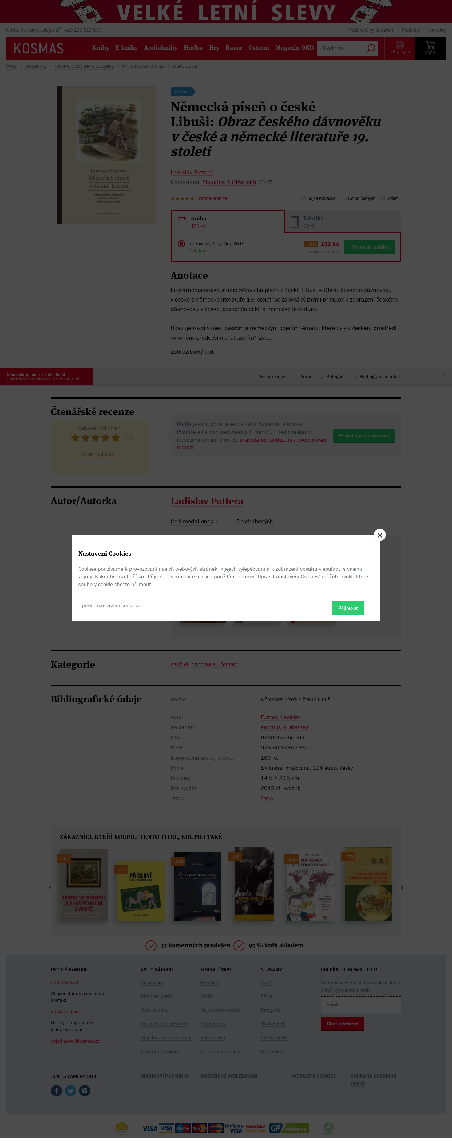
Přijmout (348, 608)
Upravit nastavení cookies (108, 605)
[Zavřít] (380, 535)
